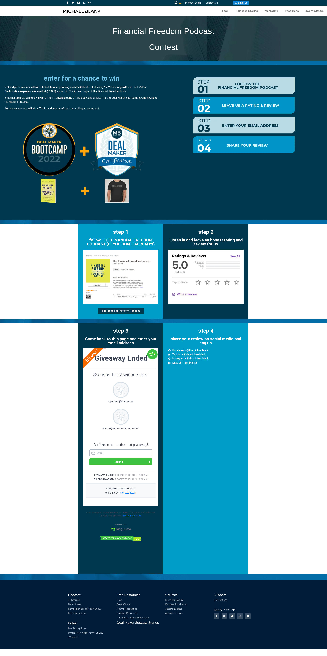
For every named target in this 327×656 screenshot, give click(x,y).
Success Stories (247, 11)
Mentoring (271, 11)
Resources (292, 11)
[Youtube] (89, 2)
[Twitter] (73, 2)
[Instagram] (84, 2)
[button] (176, 3)
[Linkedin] (78, 2)
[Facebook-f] (67, 2)
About (226, 11)
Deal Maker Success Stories (138, 623)
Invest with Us (315, 11)
